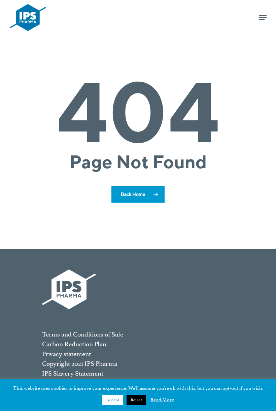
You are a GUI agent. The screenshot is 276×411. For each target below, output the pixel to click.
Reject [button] (136, 400)
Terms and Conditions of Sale (82, 334)
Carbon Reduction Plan (74, 344)
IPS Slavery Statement (72, 373)
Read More (162, 400)
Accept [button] (112, 400)
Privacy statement (66, 354)
